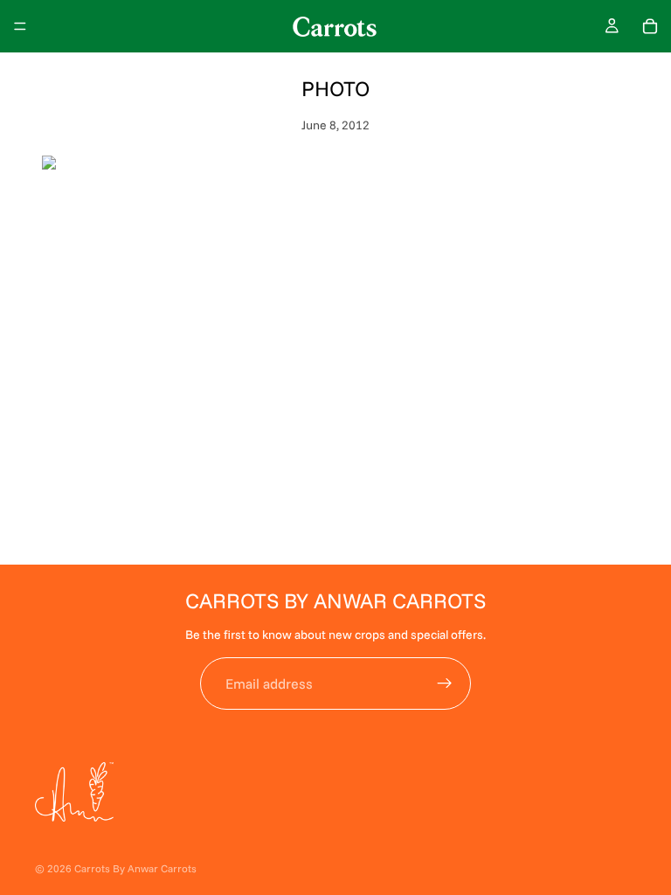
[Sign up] (444, 683)
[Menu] (20, 26)
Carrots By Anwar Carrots (135, 868)
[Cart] (650, 26)
